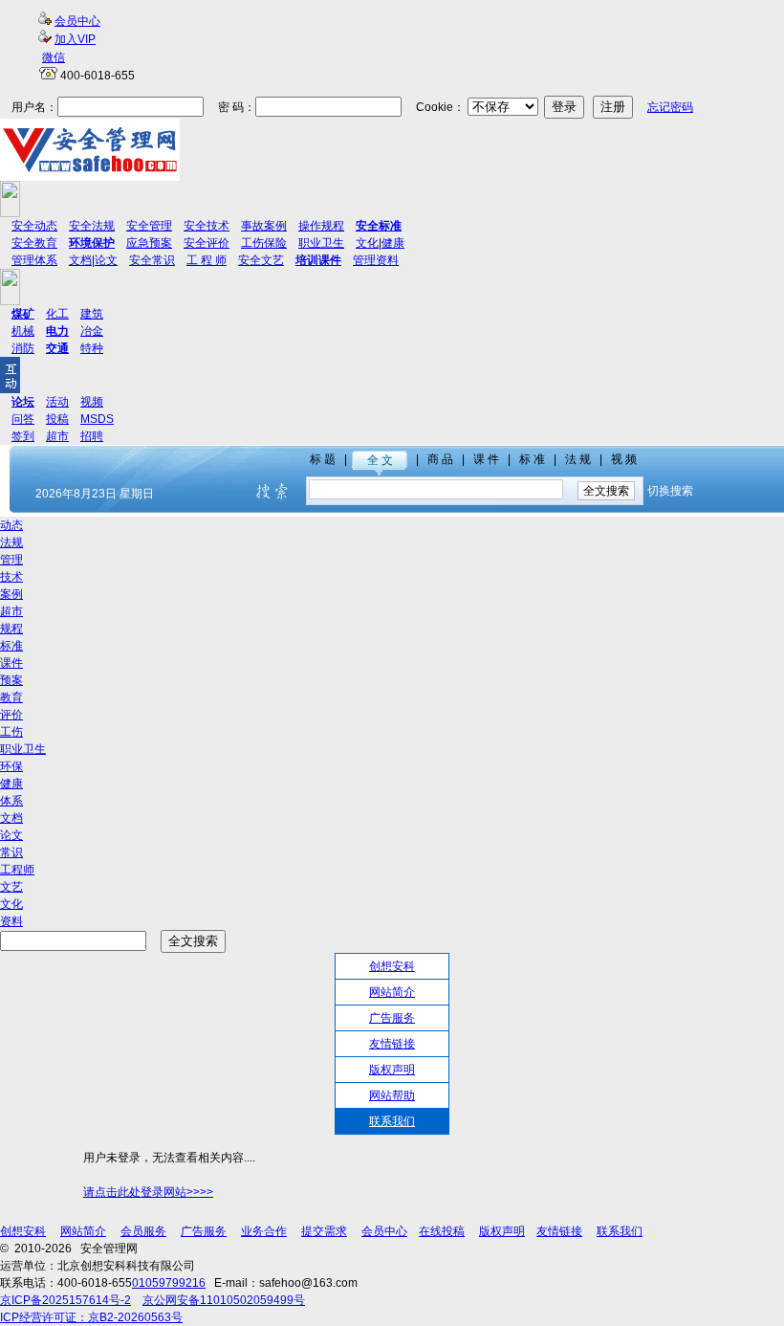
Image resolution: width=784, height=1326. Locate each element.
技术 (11, 577)
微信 (53, 57)
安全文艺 (261, 260)
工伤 (11, 732)
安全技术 (206, 225)
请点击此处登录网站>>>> (148, 1192)
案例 (11, 594)
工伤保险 (264, 243)
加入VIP (75, 39)
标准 (11, 645)
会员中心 (77, 21)
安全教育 (34, 243)
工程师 (17, 869)
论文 (106, 260)
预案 (11, 680)
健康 (392, 243)
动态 (11, 525)
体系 (11, 800)
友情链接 (392, 1043)
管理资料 (376, 260)
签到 (22, 436)
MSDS (97, 419)
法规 (11, 542)
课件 (11, 663)
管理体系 (34, 260)
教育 (11, 697)
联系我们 (392, 1121)
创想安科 (392, 966)
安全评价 (206, 243)
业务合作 (264, 1231)
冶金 (91, 331)
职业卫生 (321, 243)
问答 (22, 419)
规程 (11, 628)
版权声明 (392, 1069)
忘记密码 (670, 107)
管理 (11, 559)
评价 (11, 714)
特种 (91, 348)
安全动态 (34, 225)
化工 (57, 313)
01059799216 (169, 1283)
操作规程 (321, 225)
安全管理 (149, 225)
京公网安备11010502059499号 (223, 1300)
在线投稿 (442, 1231)
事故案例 (264, 225)
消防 (22, 348)
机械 (22, 331)
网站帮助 (392, 1095)
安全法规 (92, 225)
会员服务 (143, 1231)
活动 (57, 402)
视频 (91, 402)
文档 (80, 260)
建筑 (91, 313)
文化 (367, 243)
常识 (11, 852)
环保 (11, 766)
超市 (57, 436)
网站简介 (392, 992)
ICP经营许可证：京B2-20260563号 (91, 1317)
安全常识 (152, 260)
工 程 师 (206, 260)
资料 (11, 921)
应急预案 (149, 243)
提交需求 (324, 1231)
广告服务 (392, 1018)
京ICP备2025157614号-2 (65, 1300)
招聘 (91, 436)
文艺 (11, 887)
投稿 (57, 419)
